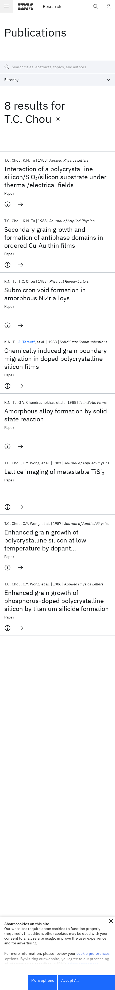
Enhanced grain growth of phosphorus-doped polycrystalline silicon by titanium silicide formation (56, 601)
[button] (111, 921)
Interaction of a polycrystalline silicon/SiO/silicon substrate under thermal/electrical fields (55, 177)
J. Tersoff (26, 342)
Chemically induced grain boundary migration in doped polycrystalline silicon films (55, 358)
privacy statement (82, 963)
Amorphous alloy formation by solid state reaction (55, 415)
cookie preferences (93, 953)
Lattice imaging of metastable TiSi (54, 472)
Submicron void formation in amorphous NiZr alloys (45, 294)
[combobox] (57, 79)
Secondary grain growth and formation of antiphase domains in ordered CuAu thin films (53, 237)
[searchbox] (57, 67)
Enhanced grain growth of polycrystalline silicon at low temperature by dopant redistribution (45, 540)
